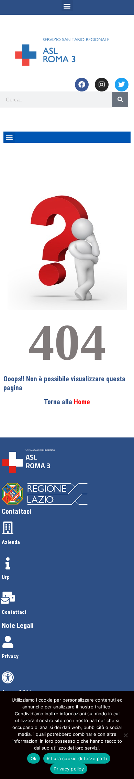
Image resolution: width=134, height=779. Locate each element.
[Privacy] (8, 642)
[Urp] (8, 563)
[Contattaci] (8, 598)
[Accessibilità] (8, 677)
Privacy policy (69, 768)
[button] (67, 5)
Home (82, 402)
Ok (34, 758)
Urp (6, 577)
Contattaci (14, 612)
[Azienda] (8, 528)
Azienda (11, 542)
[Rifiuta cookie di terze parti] (125, 735)
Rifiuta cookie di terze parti (77, 758)
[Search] (120, 99)
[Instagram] (102, 84)
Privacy (10, 656)
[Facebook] (82, 84)
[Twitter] (122, 84)
